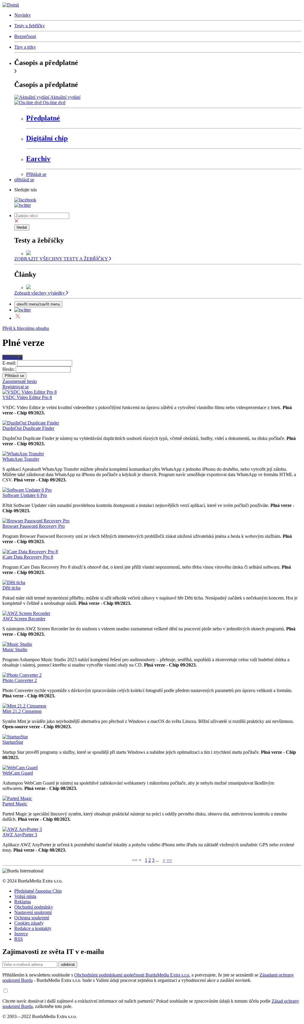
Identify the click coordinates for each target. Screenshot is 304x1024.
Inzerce (21, 933)
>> (169, 860)
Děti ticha (11, 587)
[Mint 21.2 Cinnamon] (24, 705)
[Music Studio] (17, 644)
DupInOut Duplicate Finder (28, 428)
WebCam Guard (17, 772)
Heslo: (8, 369)
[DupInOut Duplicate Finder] (30, 422)
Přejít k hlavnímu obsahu (25, 328)
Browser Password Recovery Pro (33, 526)
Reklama (22, 901)
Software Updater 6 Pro (24, 495)
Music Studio (14, 649)
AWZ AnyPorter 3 (19, 834)
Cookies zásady (29, 923)
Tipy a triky (25, 47)
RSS (18, 939)
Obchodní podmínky (33, 906)
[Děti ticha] (13, 582)
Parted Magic (14, 803)
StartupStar (12, 742)
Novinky (22, 15)
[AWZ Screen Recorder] (26, 613)
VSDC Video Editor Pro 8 (27, 397)
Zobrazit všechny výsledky (40, 292)
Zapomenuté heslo (19, 381)
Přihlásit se (36, 174)
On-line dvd (54, 102)
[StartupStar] (15, 736)
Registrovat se (15, 386)
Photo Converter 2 (19, 680)
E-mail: (9, 362)
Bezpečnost (25, 36)
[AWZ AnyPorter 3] (22, 829)
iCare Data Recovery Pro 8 (27, 556)
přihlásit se (24, 179)
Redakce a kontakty (32, 928)
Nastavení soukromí (33, 912)
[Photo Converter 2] (22, 675)
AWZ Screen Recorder (23, 618)
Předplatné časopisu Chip (38, 890)
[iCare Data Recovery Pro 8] (30, 551)
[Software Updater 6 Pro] (27, 489)
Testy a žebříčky (29, 25)
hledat (22, 227)
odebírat (68, 964)
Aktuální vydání (65, 97)
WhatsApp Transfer (20, 459)
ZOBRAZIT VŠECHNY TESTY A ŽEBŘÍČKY (61, 258)
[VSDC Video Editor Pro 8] (29, 392)
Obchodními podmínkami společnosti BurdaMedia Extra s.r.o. (132, 974)
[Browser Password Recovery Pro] (35, 520)
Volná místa (25, 896)
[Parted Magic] (17, 798)
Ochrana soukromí (31, 917)
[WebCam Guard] (20, 767)
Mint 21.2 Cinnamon (22, 711)
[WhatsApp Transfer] (23, 453)
